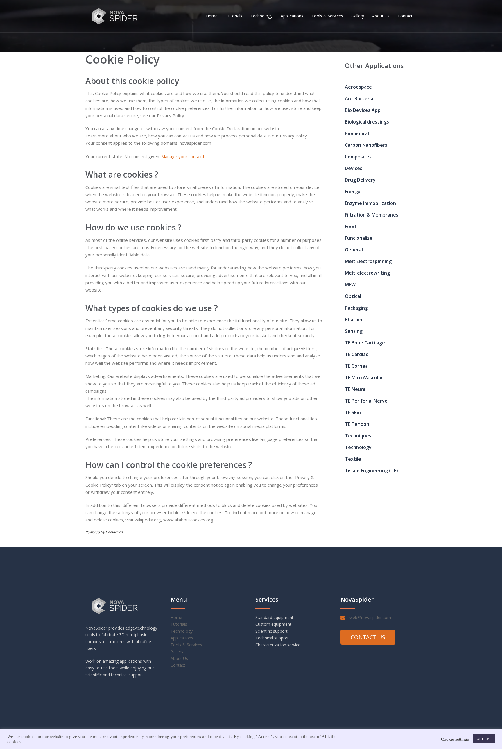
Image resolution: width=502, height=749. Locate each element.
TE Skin (353, 412)
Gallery (357, 16)
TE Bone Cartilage (365, 342)
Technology (261, 16)
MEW (350, 284)
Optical (353, 296)
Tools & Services (327, 16)
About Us (381, 16)
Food (350, 226)
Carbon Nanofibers (366, 145)
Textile (353, 459)
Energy (353, 191)
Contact (405, 16)
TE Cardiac (356, 354)
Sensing (354, 331)
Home (212, 16)
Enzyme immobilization (370, 203)
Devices (353, 168)
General (354, 249)
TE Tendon (357, 424)
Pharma (353, 319)
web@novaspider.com (370, 617)
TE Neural (356, 389)
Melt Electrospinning (368, 261)
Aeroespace (358, 87)
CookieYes (114, 532)
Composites (358, 156)
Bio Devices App (363, 110)
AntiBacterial (359, 98)
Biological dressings (367, 122)
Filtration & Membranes (371, 215)
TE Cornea (356, 366)
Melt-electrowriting (367, 273)
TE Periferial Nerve (366, 401)
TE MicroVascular (364, 377)
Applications (292, 16)
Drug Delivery (360, 180)
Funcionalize (358, 238)
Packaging (356, 308)
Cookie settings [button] (455, 739)
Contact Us (368, 637)
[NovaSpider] (115, 15)
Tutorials (234, 16)
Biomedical (357, 133)
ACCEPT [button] (484, 739)
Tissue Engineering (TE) (371, 470)
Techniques (358, 435)
